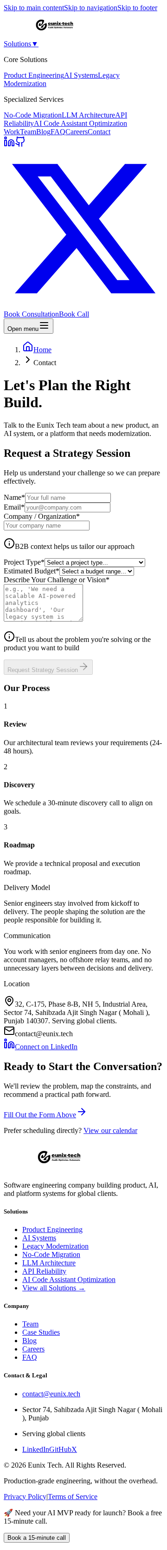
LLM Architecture (88, 115)
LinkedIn (35, 1449)
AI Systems (81, 75)
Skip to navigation (90, 8)
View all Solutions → (53, 1288)
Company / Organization (42, 516)
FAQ (58, 132)
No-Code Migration (33, 115)
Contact (99, 132)
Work (12, 132)
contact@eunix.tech (51, 1394)
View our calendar (110, 1130)
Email (14, 507)
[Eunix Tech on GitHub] (20, 145)
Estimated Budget (31, 571)
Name (14, 497)
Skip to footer (137, 8)
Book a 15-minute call (36, 1537)
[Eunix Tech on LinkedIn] (9, 145)
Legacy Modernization (55, 1246)
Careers (76, 132)
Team (28, 132)
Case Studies (41, 1332)
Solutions (21, 44)
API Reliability (44, 1271)
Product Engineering (34, 75)
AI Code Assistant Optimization (80, 123)
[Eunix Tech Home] (55, 35)
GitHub (60, 1449)
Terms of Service (72, 1496)
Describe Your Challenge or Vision (56, 580)
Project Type (24, 562)
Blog (43, 132)
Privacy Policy (25, 1496)
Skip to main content (34, 8)
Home (42, 350)
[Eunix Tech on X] (83, 306)
